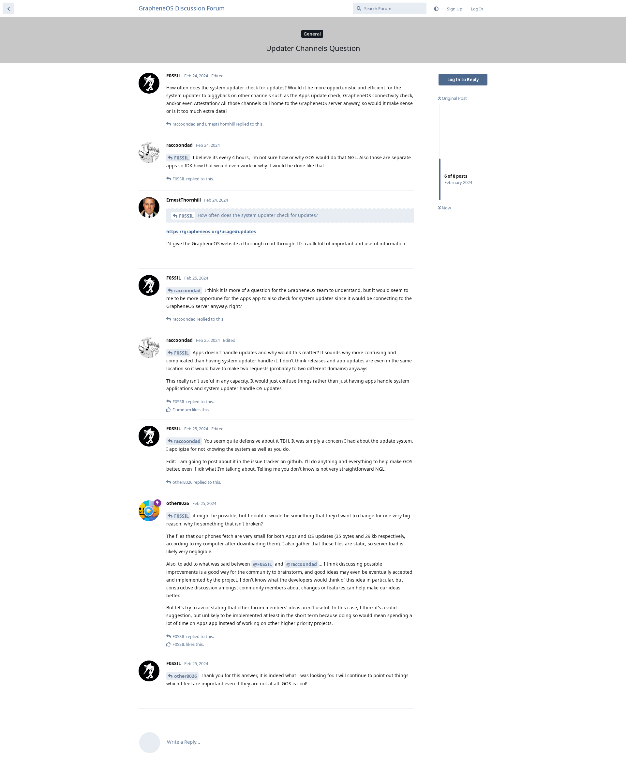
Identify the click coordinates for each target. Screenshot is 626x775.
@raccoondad (301, 564)
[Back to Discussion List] (8, 8)
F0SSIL (181, 158)
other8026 (185, 676)
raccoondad (187, 290)
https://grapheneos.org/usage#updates (211, 231)
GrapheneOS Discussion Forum (182, 8)
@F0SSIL (262, 564)
